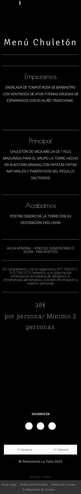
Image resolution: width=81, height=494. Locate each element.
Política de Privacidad (33, 484)
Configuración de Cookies (38, 489)
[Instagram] (40, 426)
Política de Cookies (63, 484)
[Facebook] (29, 426)
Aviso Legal (9, 484)
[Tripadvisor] (52, 426)
